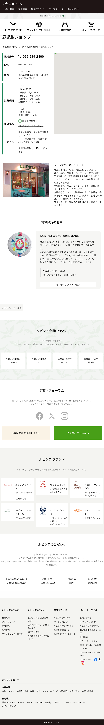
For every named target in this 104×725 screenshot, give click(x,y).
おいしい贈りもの (9, 705)
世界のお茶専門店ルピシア (13, 47)
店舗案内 (6, 630)
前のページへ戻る (13, 307)
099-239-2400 (33, 56)
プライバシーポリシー (89, 641)
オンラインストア (91, 29)
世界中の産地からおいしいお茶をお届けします (17, 581)
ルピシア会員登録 (91, 667)
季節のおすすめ (8, 702)
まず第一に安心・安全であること (48, 581)
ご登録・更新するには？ (65, 360)
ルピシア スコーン (62, 630)
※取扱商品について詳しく (30, 125)
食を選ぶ (6, 698)
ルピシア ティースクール (64, 634)
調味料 (57, 702)
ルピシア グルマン (62, 617)
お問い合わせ (85, 617)
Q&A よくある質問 (88, 621)
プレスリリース (56, 9)
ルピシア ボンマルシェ (64, 625)
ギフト (11, 691)
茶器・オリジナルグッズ (47, 691)
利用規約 (84, 637)
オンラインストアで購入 (68, 284)
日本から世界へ (72, 581)
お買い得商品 (87, 691)
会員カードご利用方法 (91, 360)
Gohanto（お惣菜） (43, 702)
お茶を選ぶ (7, 687)
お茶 (4, 691)
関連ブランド (37, 9)
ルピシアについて (13, 29)
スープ (29, 702)
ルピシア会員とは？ (39, 360)
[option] (26, 180)
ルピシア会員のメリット (13, 360)
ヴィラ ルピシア (61, 621)
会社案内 (9, 9)
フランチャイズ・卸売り (39, 29)
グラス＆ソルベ (80, 702)
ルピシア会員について (89, 625)
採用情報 (22, 9)
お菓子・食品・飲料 (25, 691)
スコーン (67, 702)
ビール (21, 702)
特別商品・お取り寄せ (69, 691)
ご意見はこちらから (78, 433)
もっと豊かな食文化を (93, 581)
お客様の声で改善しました (26, 433)
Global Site (73, 9)
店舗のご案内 (65, 29)
